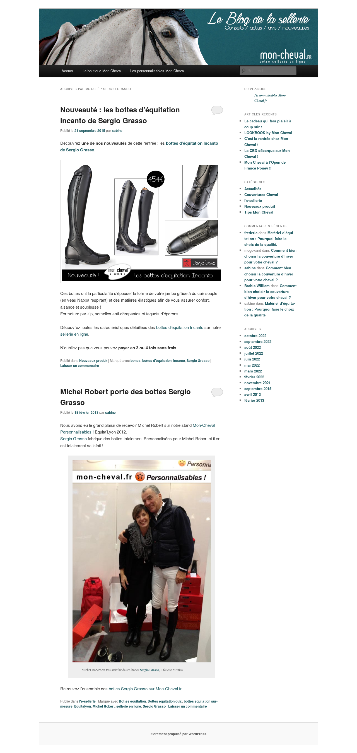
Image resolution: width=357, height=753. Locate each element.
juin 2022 (252, 359)
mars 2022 (253, 371)
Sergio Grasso (198, 360)
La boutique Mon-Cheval (102, 70)
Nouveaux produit (93, 360)
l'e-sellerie (87, 701)
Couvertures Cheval (261, 194)
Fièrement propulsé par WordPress (178, 733)
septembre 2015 (257, 388)
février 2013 (254, 400)
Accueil (68, 70)
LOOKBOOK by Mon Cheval (268, 132)
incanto (179, 360)
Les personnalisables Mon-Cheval (157, 70)
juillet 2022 (253, 353)
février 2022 (254, 376)
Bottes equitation (132, 701)
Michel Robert (104, 706)
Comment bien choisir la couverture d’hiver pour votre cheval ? (270, 256)
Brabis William (257, 285)
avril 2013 (252, 394)
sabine (117, 130)
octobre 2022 (255, 335)
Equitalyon (82, 706)
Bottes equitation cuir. (165, 701)
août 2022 (252, 347)
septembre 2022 (257, 341)
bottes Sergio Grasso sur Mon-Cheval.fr (145, 688)
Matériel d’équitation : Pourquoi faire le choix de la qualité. (269, 238)
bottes (136, 360)
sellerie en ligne (74, 334)
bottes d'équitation (157, 360)
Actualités (252, 188)
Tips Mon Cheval (258, 212)
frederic (250, 232)
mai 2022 (252, 365)
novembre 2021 (257, 382)
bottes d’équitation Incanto (179, 327)
